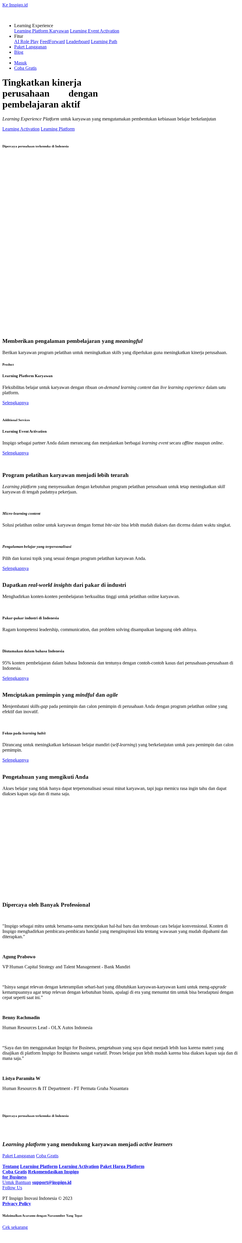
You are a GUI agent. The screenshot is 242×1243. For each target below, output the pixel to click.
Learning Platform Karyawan (41, 30)
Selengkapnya (15, 402)
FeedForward (52, 41)
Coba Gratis (25, 68)
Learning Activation (21, 128)
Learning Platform (58, 128)
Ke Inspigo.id (15, 4)
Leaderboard (78, 41)
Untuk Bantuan (16, 1182)
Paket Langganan (30, 46)
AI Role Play (26, 41)
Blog (18, 52)
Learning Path (104, 41)
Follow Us (12, 1187)
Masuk (20, 62)
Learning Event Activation (94, 30)
